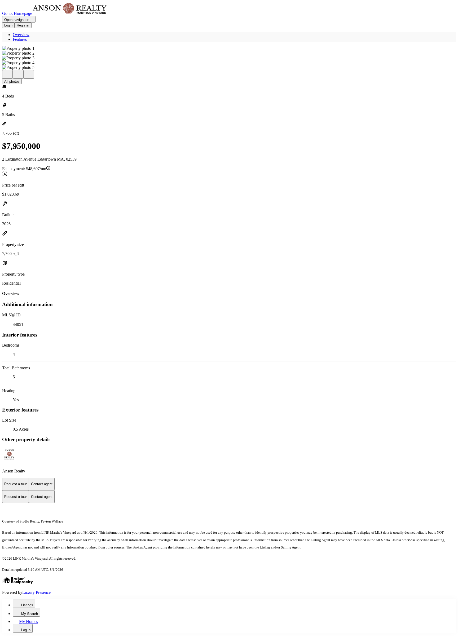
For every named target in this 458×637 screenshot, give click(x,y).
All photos (12, 81)
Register (23, 25)
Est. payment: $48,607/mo (24, 168)
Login (8, 25)
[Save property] (18, 74)
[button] (229, 48)
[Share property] (28, 74)
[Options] (7, 74)
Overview (21, 34)
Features (20, 39)
